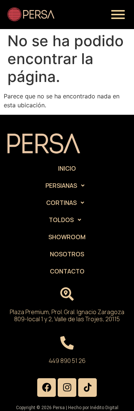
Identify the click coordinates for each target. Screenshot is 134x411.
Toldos (61, 220)
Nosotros (67, 254)
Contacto (67, 271)
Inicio (67, 168)
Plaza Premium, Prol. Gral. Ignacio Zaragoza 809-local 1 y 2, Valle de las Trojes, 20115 (67, 315)
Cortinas (61, 203)
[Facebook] (46, 387)
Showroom (67, 237)
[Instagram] (67, 387)
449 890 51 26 (67, 361)
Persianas (61, 185)
